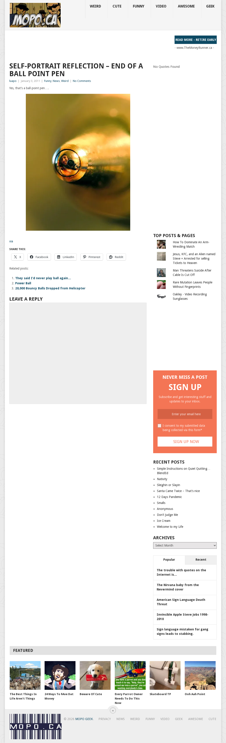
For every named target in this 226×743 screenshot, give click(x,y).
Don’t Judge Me (167, 515)
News (56, 81)
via (11, 241)
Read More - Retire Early (195, 39)
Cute (117, 6)
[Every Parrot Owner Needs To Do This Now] (130, 675)
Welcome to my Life (170, 526)
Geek (210, 6)
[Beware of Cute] (95, 675)
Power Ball (23, 283)
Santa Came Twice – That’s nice (178, 491)
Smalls (161, 503)
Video (161, 6)
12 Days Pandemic (169, 497)
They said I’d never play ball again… (43, 278)
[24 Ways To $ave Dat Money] (60, 675)
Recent (201, 559)
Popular (169, 559)
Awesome (186, 6)
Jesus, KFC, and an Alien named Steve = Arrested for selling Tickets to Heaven (194, 258)
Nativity (162, 479)
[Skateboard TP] (165, 675)
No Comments (82, 81)
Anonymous (165, 509)
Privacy (104, 719)
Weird (95, 6)
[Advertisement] (89, 45)
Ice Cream (163, 520)
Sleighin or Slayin (168, 485)
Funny (138, 6)
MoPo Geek (84, 719)
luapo (13, 81)
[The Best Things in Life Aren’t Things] (25, 675)
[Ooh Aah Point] (200, 675)
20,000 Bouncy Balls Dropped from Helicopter (50, 288)
